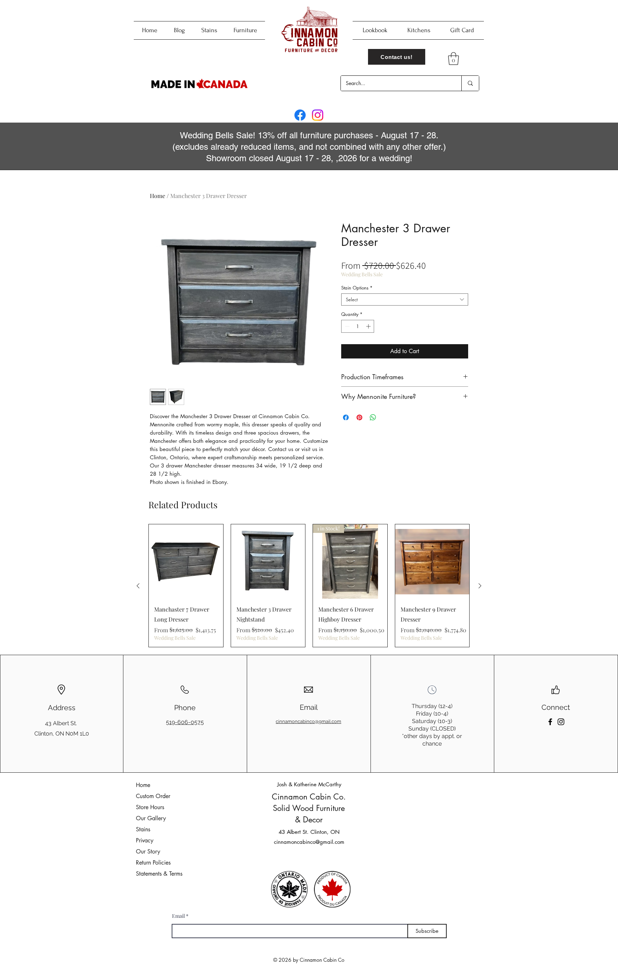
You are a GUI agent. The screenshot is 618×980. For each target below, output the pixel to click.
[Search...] (470, 83)
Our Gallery (151, 818)
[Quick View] (186, 561)
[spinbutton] (358, 326)
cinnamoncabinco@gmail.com (309, 841)
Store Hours (150, 807)
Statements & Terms (159, 873)
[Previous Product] (138, 585)
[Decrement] (346, 326)
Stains (143, 829)
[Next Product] (480, 585)
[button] (453, 58)
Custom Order (153, 796)
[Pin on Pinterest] (359, 417)
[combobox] (404, 299)
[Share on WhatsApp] (373, 417)
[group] (309, 585)
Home (157, 195)
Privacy (144, 840)
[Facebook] (300, 115)
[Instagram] (317, 115)
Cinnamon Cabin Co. (309, 797)
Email (178, 916)
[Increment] (369, 326)
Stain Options (357, 288)
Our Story (148, 851)
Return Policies (153, 862)
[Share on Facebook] (346, 417)
